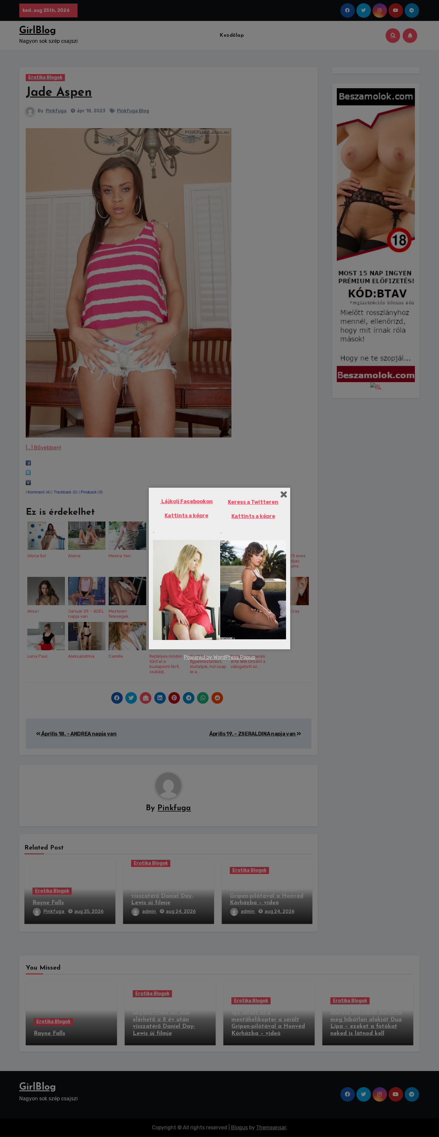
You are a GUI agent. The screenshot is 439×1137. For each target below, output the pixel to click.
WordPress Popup (234, 657)
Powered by (198, 657)
